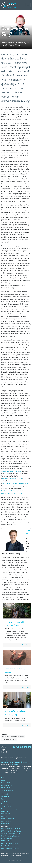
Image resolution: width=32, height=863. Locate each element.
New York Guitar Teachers (10, 848)
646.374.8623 (14, 764)
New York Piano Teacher (9, 846)
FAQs (3, 780)
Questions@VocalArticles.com (11, 471)
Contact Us (5, 823)
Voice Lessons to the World (10, 833)
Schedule (4, 801)
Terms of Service (7, 790)
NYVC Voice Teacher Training (11, 831)
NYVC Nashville (6, 838)
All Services (5, 796)
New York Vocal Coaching (17, 736)
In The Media (5, 783)
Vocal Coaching (6, 806)
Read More (25, 645)
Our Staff (4, 816)
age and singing (5, 736)
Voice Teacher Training (9, 809)
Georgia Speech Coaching (10, 843)
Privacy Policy (6, 788)
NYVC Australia (6, 841)
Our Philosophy (6, 821)
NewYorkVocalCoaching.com (11, 491)
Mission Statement (7, 819)
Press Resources (6, 785)
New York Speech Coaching (10, 828)
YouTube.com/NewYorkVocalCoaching (15, 483)
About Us (4, 811)
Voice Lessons (6, 804)
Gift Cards (4, 794)
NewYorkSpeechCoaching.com (11, 493)
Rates (3, 799)
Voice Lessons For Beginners (9, 740)
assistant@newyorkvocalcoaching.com (14, 762)
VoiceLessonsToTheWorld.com (12, 478)
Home (3, 778)
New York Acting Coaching (10, 836)
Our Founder (5, 814)
